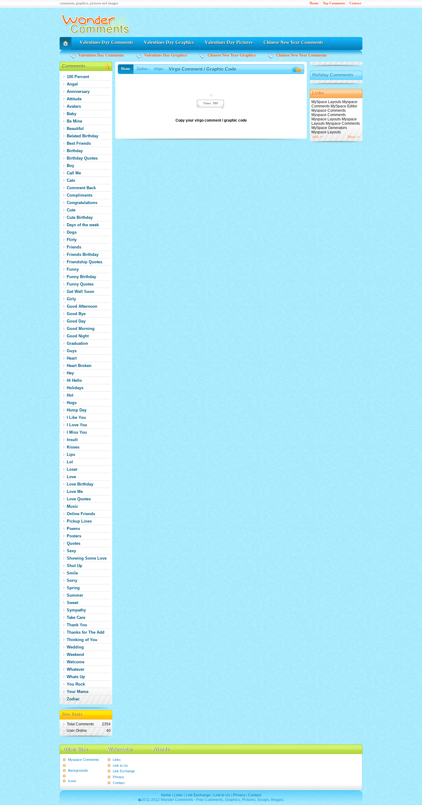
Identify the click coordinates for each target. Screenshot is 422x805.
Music (72, 506)
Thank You (77, 625)
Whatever (75, 669)
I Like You (76, 417)
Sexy (71, 550)
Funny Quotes (80, 284)
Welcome (75, 662)
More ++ (354, 137)
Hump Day (77, 410)
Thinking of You (82, 639)
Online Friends (81, 513)
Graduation (77, 343)
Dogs (72, 232)
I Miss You (77, 432)
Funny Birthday (81, 276)
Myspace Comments (83, 759)
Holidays (75, 388)
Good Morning (81, 328)
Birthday (75, 150)
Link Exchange (124, 771)
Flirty (72, 239)
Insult (72, 439)
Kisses (73, 447)
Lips (71, 454)
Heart (72, 358)
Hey (70, 373)
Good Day (76, 321)
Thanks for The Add (85, 632)
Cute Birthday (80, 217)
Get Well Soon (80, 291)
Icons (72, 781)
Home (314, 3)
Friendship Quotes (84, 262)
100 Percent (78, 76)
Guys (72, 350)
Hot (70, 395)
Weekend (75, 654)
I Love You (77, 425)
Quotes (73, 543)
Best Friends (79, 143)
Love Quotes (79, 499)
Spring (73, 588)
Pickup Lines (79, 521)
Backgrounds (78, 770)
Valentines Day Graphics (169, 42)
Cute (71, 210)
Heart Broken (79, 365)
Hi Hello (74, 380)
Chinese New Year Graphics (232, 55)
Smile (72, 573)
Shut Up (74, 565)
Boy (70, 165)
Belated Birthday (82, 136)
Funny (73, 269)
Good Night (78, 336)
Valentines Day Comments (106, 42)
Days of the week (83, 225)
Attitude (74, 99)
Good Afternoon (82, 306)
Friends (74, 247)
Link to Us (120, 765)
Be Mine (74, 121)
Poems (73, 528)
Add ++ (317, 137)
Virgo (158, 69)
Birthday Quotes (82, 158)
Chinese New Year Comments (293, 42)
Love (71, 476)
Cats (71, 180)
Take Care (76, 617)
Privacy (118, 777)
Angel (72, 84)
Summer (75, 595)
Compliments (79, 195)
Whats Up (76, 676)
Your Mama (77, 691)
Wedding (75, 647)
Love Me (75, 491)
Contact (355, 3)
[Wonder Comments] (96, 36)
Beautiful (75, 128)
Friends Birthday (83, 254)
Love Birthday (80, 484)
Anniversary (78, 91)
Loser (72, 469)
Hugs (72, 402)
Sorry (72, 580)
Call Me (74, 173)
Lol (70, 462)
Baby (71, 113)
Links (117, 759)
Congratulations (82, 202)
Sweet (72, 602)
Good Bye (76, 313)
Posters (74, 536)
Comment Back (81, 188)
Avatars (74, 106)
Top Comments (334, 3)
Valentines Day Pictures (229, 42)
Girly (71, 299)
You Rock (76, 684)
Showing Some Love (87, 558)
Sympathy (76, 610)
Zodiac (73, 699)
